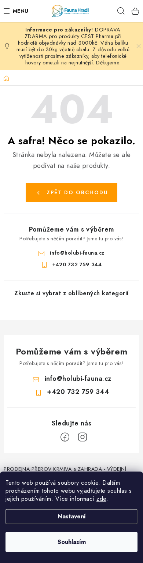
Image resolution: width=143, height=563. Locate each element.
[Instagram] (82, 437)
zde (101, 499)
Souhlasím (72, 542)
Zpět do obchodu (77, 192)
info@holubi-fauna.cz (77, 252)
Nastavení (72, 516)
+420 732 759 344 (77, 264)
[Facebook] (64, 437)
